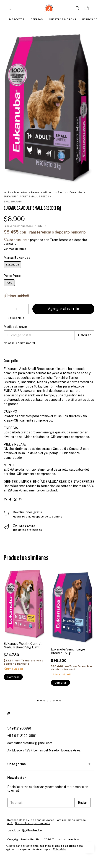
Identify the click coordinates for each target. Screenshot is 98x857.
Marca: (17, 258)
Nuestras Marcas (62, 19)
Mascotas (16, 19)
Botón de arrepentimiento (32, 823)
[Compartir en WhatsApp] (5, 499)
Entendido (59, 849)
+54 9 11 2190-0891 (21, 736)
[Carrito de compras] (86, 8)
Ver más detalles (15, 248)
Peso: (12, 276)
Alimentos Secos (54, 192)
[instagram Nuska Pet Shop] (8, 714)
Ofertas (37, 19)
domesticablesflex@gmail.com (29, 743)
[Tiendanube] (25, 831)
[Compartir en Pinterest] (20, 499)
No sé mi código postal (19, 343)
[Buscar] (77, 8)
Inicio (7, 192)
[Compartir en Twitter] (15, 499)
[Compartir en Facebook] (10, 499)
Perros (35, 192)
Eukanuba (76, 192)
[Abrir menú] (11, 8)
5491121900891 (19, 728)
